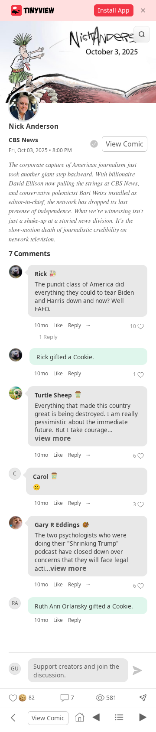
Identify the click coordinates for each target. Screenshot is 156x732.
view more (53, 438)
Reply (74, 325)
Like (58, 325)
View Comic (124, 144)
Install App (114, 10)
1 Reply (48, 337)
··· (88, 325)
